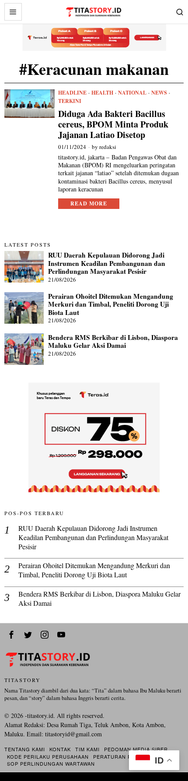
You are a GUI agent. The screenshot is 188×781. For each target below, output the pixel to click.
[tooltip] (11, 635)
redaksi (107, 147)
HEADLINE (72, 92)
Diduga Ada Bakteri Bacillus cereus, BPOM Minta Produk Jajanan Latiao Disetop (113, 124)
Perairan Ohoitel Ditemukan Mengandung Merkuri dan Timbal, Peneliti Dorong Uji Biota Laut (110, 304)
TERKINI (69, 101)
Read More (88, 203)
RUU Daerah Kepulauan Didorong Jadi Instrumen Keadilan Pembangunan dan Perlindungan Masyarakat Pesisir (106, 263)
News (159, 92)
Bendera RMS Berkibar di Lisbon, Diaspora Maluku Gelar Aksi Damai (113, 341)
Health (102, 92)
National (132, 92)
